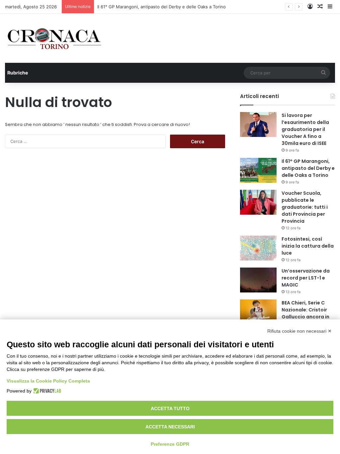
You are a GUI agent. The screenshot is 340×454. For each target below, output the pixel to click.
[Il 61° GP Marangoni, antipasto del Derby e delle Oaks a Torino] (258, 170)
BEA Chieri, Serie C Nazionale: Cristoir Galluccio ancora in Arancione (305, 313)
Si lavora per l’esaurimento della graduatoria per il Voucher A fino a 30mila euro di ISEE (305, 129)
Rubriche (17, 72)
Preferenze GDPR (170, 444)
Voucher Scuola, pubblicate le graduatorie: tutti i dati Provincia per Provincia (305, 207)
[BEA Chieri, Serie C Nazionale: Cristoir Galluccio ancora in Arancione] (258, 311)
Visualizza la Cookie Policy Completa (48, 381)
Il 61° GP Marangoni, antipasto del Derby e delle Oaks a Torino (161, 6)
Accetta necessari (170, 426)
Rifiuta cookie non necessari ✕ (299, 331)
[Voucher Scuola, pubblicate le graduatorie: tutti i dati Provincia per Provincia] (258, 202)
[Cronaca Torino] (55, 38)
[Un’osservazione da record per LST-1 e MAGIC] (258, 280)
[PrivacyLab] (46, 391)
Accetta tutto (170, 408)
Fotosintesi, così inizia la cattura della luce (308, 246)
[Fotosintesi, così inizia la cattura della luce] (258, 248)
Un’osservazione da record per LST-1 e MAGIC (306, 278)
